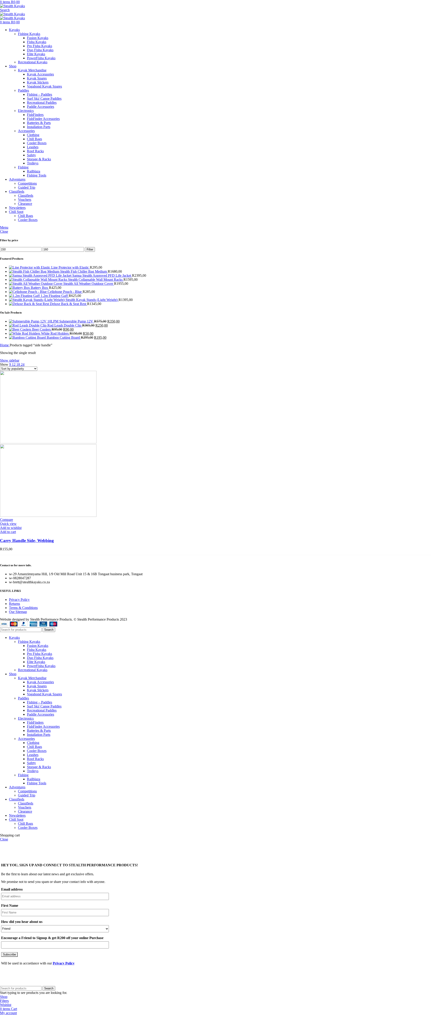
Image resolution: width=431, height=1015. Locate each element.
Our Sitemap (18, 612)
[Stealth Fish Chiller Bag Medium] (34, 271)
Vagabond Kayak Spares (44, 86)
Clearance (25, 204)
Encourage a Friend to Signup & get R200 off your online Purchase (52, 938)
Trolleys (32, 163)
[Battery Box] (20, 288)
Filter (90, 249)
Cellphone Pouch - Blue (65, 292)
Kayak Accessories (40, 74)
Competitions (27, 183)
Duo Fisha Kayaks (40, 50)
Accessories (26, 131)
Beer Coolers (42, 329)
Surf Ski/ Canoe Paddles (44, 98)
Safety (31, 155)
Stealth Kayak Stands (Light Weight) (92, 300)
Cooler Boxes (36, 143)
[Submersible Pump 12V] (34, 321)
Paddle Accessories (40, 106)
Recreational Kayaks (32, 62)
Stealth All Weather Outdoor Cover (88, 283)
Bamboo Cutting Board (64, 337)
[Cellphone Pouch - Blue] (28, 292)
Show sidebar (9, 360)
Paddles (23, 90)
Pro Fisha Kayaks (39, 46)
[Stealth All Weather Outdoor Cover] (36, 283)
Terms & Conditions (23, 608)
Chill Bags (34, 139)
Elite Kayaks (36, 54)
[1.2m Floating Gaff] (25, 296)
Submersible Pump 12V (76, 321)
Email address (12, 889)
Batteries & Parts (39, 123)
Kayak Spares (37, 78)
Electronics (26, 111)
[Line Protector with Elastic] (30, 267)
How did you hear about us (21, 922)
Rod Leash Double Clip (64, 325)
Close (4, 231)
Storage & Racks (39, 159)
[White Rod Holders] (25, 333)
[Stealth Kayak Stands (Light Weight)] (37, 300)
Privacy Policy (19, 599)
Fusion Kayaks (37, 38)
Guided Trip (26, 187)
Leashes (32, 147)
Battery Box (40, 288)
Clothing (33, 135)
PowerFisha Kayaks (41, 58)
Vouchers (24, 199)
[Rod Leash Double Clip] (28, 325)
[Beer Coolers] (20, 329)
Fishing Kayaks (29, 34)
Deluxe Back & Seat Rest (68, 304)
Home (5, 345)
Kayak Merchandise (32, 70)
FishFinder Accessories (43, 119)
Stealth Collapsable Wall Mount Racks (95, 279)
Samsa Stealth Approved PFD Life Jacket (102, 275)
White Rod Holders (55, 333)
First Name (9, 905)
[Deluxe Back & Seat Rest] (29, 304)
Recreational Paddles (42, 102)
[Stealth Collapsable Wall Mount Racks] (38, 279)
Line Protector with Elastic (70, 267)
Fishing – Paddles (39, 94)
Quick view (8, 524)
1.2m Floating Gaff (55, 296)
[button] (8, 532)
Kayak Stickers (37, 82)
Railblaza (33, 171)
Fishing (23, 167)
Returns (14, 604)
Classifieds (25, 195)
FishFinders (35, 115)
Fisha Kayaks (36, 42)
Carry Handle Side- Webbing (27, 540)
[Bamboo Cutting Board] (28, 337)
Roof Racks (35, 151)
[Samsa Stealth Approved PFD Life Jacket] (40, 275)
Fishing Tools (36, 175)
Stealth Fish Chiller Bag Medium (84, 271)
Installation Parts (38, 127)
